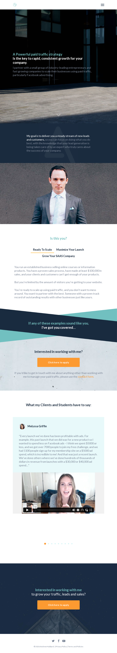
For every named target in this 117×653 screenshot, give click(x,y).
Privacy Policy (61, 646)
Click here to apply (58, 362)
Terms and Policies (75, 646)
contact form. (86, 376)
